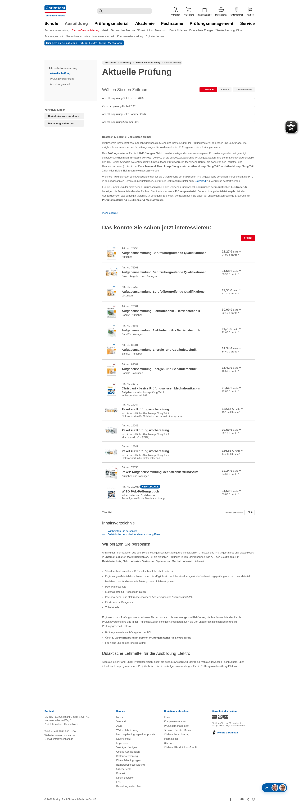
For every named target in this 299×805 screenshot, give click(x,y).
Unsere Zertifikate (227, 732)
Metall (105, 30)
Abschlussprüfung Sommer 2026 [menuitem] (120, 121)
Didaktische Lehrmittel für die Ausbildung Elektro (134, 534)
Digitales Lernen (155, 36)
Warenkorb (189, 15)
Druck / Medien (178, 30)
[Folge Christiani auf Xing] (248, 799)
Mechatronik (115, 42)
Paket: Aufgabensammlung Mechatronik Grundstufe (160, 472)
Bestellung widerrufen (61, 123)
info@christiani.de (63, 738)
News (119, 717)
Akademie (145, 23)
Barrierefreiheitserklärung (130, 764)
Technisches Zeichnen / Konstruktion (131, 30)
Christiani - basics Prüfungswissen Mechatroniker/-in (161, 388)
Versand (121, 721)
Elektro (93, 42)
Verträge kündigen (126, 747)
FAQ (118, 781)
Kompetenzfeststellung (130, 36)
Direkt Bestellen (125, 777)
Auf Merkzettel (242, 257)
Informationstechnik (103, 36)
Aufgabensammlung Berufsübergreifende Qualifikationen (164, 253)
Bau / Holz (161, 30)
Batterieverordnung (127, 756)
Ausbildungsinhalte (61, 84)
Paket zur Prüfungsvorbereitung (145, 409)
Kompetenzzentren (174, 721)
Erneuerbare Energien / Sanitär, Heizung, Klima (215, 30)
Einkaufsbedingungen (128, 760)
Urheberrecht (123, 768)
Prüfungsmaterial (111, 23)
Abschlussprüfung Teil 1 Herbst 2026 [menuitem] (122, 98)
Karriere (251, 15)
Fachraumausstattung (56, 30)
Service (247, 23)
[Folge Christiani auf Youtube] (242, 799)
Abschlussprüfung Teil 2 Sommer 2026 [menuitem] (124, 114)
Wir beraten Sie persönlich (121, 530)
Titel (247, 238)
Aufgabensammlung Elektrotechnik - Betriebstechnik (161, 311)
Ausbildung (76, 23)
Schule (51, 23)
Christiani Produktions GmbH (180, 747)
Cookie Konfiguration (128, 751)
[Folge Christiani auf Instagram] (253, 799)
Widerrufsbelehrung (127, 730)
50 (249, 512)
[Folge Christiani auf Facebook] (231, 799)
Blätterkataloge (204, 15)
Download (200, 180)
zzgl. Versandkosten (233, 723)
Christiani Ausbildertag (176, 734)
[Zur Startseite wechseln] (55, 7)
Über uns (169, 743)
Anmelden (175, 15)
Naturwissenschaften (78, 36)
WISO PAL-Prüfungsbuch (140, 491)
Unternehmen (236, 15)
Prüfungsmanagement (211, 23)
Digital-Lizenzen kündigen (63, 116)
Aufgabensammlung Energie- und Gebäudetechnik (159, 349)
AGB (119, 725)
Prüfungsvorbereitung (62, 78)
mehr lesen (108, 212)
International (221, 15)
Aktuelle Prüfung (60, 73)
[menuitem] (58, 31)
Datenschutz (123, 738)
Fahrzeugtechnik (53, 36)
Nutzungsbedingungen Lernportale (135, 734)
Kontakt (120, 773)
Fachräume (172, 23)
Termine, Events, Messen (178, 730)
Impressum (122, 743)
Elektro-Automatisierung (85, 30)
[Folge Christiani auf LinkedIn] (236, 799)
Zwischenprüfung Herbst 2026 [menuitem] (119, 106)
